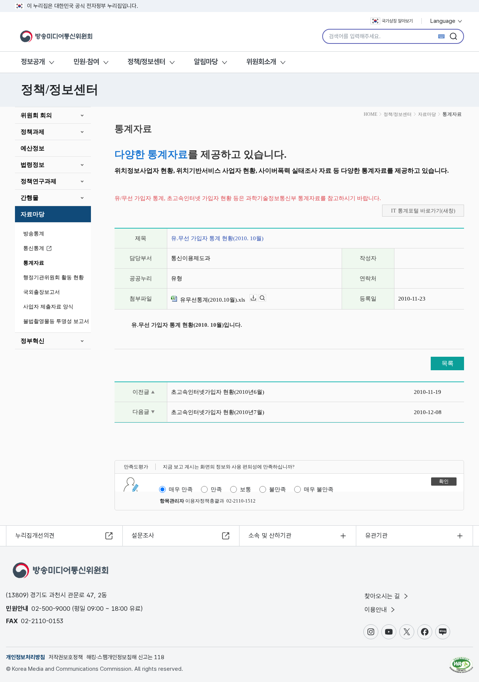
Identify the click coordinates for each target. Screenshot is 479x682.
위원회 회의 (36, 115)
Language (443, 21)
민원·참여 (86, 61)
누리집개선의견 (35, 535)
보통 (245, 489)
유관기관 (376, 535)
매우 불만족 (318, 489)
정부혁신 (33, 341)
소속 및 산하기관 (270, 535)
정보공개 (33, 61)
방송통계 (33, 233)
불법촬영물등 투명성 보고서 (56, 321)
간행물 (30, 197)
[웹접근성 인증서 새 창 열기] (461, 661)
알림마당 (206, 61)
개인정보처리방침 (25, 657)
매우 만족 (181, 489)
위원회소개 (261, 61)
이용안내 (376, 609)
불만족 (277, 489)
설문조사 (143, 535)
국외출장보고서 (41, 292)
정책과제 (33, 132)
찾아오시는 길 (383, 596)
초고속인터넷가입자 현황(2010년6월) (217, 392)
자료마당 (33, 214)
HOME (370, 114)
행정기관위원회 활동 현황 (53, 277)
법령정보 (33, 165)
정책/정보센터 (146, 61)
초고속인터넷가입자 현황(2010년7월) (217, 412)
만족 (216, 489)
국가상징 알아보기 (397, 21)
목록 (448, 363)
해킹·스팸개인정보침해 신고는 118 (125, 657)
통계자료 (33, 263)
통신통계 (33, 248)
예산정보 (33, 148)
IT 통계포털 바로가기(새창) (423, 211)
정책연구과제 (39, 181)
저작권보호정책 (66, 657)
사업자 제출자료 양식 (48, 307)
